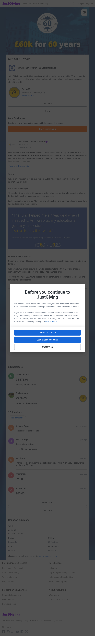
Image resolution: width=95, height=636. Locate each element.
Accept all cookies (47, 332)
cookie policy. (51, 321)
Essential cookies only (47, 339)
